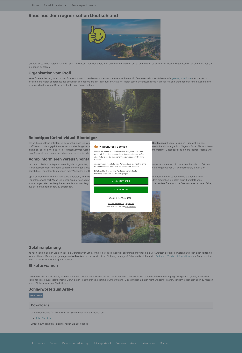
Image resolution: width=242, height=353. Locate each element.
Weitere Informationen (116, 204)
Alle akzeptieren (121, 181)
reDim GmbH (131, 207)
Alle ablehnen (121, 189)
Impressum (130, 204)
